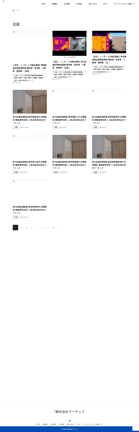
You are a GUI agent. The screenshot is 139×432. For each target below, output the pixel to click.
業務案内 (54, 4)
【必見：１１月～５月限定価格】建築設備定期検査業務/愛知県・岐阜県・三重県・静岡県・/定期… (30, 68)
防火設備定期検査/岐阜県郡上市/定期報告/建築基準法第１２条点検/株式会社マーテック (69, 120)
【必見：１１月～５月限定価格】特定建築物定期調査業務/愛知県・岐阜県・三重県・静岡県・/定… (109, 60)
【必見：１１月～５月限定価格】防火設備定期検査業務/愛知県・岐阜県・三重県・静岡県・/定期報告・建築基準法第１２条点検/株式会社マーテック (68, 73)
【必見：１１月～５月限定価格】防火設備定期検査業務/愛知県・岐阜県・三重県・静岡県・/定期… (69, 65)
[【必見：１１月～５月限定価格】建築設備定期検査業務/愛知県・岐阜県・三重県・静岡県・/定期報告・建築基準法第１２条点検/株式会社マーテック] (30, 46)
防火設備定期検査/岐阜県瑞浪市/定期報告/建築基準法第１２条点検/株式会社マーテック (30, 120)
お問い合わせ (93, 4)
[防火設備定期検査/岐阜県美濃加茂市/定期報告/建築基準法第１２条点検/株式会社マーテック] (109, 147)
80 (53, 227)
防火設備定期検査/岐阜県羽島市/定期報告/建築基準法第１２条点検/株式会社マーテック (30, 210)
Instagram (69, 420)
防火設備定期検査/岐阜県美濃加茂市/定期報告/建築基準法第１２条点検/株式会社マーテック (109, 165)
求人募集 (79, 4)
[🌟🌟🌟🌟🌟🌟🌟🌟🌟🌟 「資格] (34, 292)
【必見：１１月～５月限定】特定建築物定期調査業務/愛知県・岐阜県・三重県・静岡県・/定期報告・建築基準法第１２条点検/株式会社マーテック (108, 67)
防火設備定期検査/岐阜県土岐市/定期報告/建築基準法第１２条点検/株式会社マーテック (30, 165)
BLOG (105, 4)
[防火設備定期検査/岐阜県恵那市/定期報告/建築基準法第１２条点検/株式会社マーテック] (109, 102)
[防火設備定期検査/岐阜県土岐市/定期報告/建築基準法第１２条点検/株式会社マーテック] (30, 147)
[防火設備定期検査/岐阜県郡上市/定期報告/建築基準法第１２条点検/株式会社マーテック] (69, 102)
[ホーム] (13, 8)
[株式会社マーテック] (69, 411)
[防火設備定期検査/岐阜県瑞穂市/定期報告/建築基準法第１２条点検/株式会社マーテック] (69, 147)
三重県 (16, 127)
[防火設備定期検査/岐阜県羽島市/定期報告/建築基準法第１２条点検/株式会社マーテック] (30, 192)
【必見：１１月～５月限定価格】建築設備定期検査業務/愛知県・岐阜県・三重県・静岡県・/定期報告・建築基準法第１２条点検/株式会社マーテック (28, 76)
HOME (43, 4)
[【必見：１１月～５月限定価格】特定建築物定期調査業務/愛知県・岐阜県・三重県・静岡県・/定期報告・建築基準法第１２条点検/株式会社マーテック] (109, 42)
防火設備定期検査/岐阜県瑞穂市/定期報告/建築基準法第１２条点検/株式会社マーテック (69, 165)
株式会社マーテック (73, 429)
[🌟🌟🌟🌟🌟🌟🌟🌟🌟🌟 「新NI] (58, 323)
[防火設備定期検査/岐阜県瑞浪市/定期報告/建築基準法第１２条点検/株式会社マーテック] (30, 102)
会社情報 (67, 4)
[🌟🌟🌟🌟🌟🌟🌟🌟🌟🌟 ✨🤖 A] (11, 322)
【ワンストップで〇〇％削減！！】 (124, 4)
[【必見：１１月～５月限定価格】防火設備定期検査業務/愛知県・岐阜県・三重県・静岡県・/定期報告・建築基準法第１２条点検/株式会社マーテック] (69, 44)
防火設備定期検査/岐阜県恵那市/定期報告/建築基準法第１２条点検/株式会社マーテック (109, 120)
